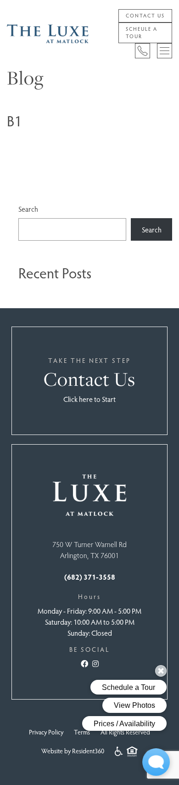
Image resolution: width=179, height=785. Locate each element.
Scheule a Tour (141, 32)
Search (28, 209)
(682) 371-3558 (89, 577)
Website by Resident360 (72, 750)
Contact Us (145, 15)
